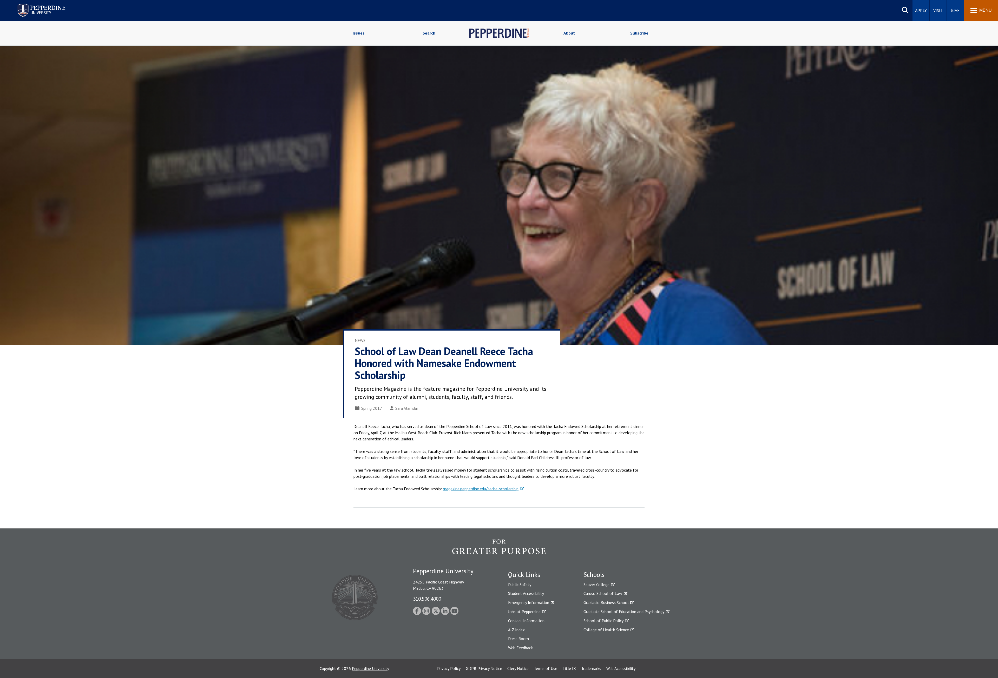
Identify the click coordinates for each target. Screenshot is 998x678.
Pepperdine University (35, 5)
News (360, 340)
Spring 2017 (371, 408)
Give (955, 10)
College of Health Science (606, 629)
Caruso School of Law (602, 593)
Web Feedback (520, 647)
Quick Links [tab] (524, 574)
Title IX (569, 668)
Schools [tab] (594, 574)
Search (429, 33)
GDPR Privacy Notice (484, 668)
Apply (921, 10)
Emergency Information (528, 602)
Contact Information (526, 620)
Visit (938, 10)
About (569, 33)
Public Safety (519, 584)
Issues (359, 33)
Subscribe (639, 33)
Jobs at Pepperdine (524, 611)
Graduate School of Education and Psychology (623, 611)
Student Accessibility (526, 593)
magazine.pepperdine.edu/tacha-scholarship (480, 488)
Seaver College (596, 584)
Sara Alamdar (406, 408)
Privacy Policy (449, 668)
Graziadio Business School (606, 602)
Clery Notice (518, 668)
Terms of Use (545, 668)
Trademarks (591, 668)
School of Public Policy (603, 620)
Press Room (518, 638)
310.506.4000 (427, 598)
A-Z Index (516, 629)
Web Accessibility (620, 668)
